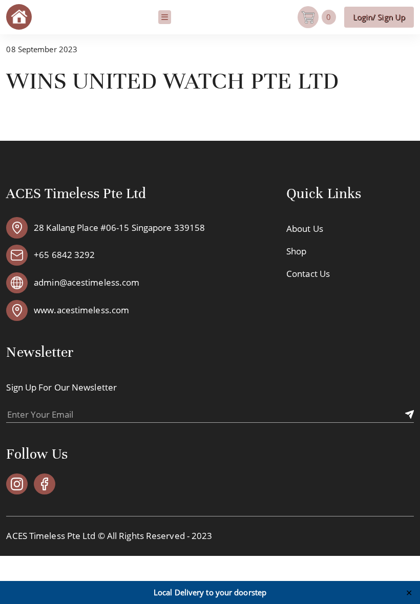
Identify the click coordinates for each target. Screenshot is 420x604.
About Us (304, 228)
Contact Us (308, 273)
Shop (296, 251)
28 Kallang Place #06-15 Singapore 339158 (119, 228)
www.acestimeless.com (81, 310)
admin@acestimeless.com (86, 282)
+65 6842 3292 (64, 255)
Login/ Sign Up (379, 17)
